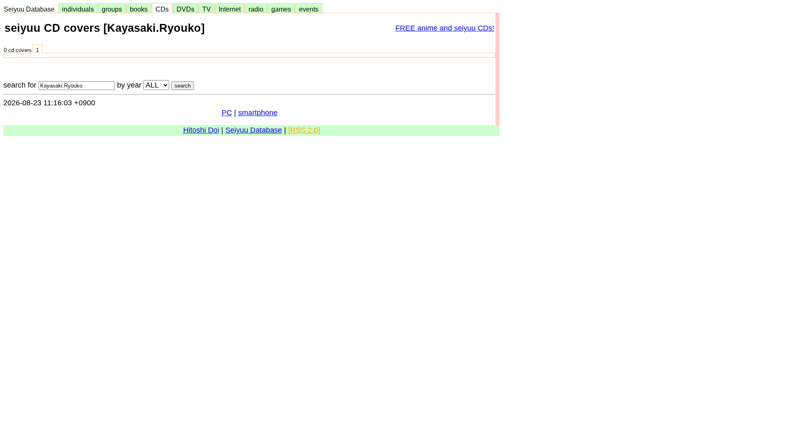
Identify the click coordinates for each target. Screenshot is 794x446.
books (139, 9)
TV (206, 9)
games (281, 9)
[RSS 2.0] (304, 130)
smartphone (257, 113)
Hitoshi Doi (201, 130)
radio (256, 9)
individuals (78, 9)
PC (227, 113)
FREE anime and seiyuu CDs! (444, 28)
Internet (229, 9)
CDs (162, 9)
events (309, 9)
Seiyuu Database (31, 9)
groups (111, 9)
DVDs (185, 9)
